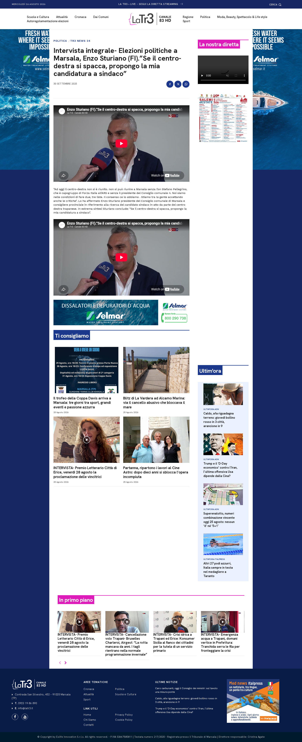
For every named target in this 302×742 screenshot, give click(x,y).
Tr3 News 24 (80, 41)
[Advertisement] (223, 200)
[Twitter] (177, 84)
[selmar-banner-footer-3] (121, 328)
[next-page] (65, 663)
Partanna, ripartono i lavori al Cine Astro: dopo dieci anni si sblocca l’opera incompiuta (155, 472)
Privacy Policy (124, 715)
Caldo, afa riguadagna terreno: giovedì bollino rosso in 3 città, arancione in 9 (219, 420)
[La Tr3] (153, 19)
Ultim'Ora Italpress (214, 559)
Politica (60, 41)
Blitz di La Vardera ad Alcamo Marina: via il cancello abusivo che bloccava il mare (154, 402)
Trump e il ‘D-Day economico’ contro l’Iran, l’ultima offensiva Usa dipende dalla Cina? (220, 470)
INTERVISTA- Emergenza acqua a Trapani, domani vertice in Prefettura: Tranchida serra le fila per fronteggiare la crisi (220, 642)
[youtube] (25, 717)
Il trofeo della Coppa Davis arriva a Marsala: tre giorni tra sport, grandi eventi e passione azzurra (82, 402)
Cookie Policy (124, 720)
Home (87, 715)
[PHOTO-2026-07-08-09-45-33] (223, 145)
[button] (275, 4)
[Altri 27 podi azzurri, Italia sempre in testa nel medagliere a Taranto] (223, 544)
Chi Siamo (90, 720)
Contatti (89, 725)
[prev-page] (60, 663)
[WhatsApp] (185, 84)
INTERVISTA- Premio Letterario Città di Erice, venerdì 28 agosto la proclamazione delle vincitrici (85, 472)
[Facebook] (169, 84)
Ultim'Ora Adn (211, 409)
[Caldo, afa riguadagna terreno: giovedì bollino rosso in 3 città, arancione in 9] (223, 394)
